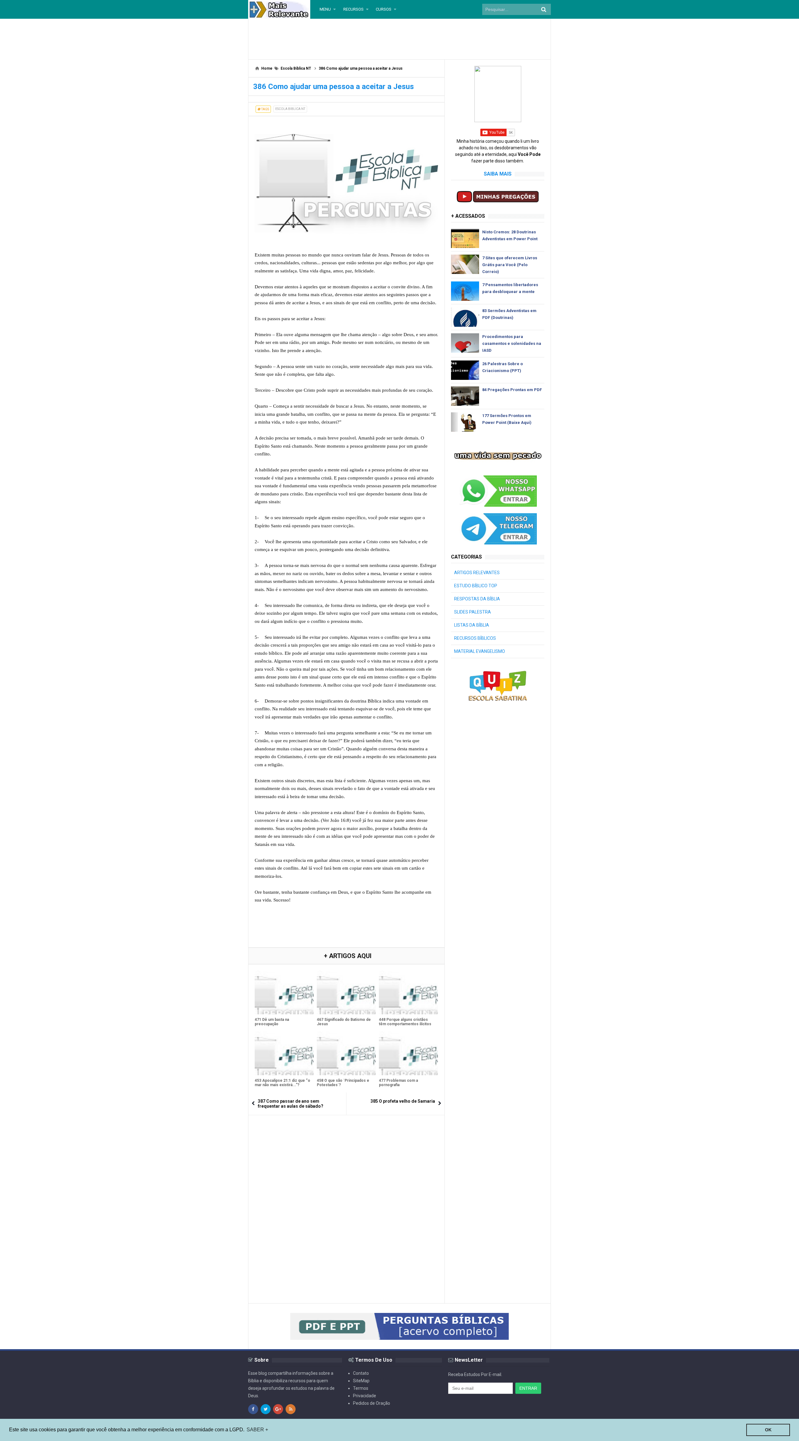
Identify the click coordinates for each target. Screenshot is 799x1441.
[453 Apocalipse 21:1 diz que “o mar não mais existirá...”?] (284, 1053)
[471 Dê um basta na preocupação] (284, 992)
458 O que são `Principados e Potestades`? (343, 1082)
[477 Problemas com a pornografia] (408, 1053)
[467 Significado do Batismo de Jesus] (346, 992)
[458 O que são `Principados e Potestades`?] (346, 1053)
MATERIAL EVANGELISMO (479, 651)
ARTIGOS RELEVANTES (477, 572)
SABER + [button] (257, 1429)
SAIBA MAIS (498, 174)
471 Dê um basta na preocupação (272, 1021)
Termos (360, 1388)
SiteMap (361, 1380)
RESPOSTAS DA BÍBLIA (477, 598)
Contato (361, 1373)
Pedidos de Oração (371, 1403)
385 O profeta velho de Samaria (402, 1101)
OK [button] (768, 1429)
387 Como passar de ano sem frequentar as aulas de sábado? (290, 1104)
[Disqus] (346, 1199)
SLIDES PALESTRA (472, 611)
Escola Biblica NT (290, 109)
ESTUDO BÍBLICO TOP (475, 585)
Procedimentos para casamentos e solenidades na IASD (511, 343)
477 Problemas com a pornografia (398, 1082)
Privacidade (364, 1395)
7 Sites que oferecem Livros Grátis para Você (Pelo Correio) (509, 265)
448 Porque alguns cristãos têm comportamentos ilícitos (405, 1021)
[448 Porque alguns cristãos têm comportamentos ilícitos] (408, 992)
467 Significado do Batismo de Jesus (344, 1021)
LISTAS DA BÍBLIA (471, 625)
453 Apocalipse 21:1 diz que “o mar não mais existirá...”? (282, 1082)
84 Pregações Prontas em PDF (512, 389)
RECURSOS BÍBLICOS (475, 638)
